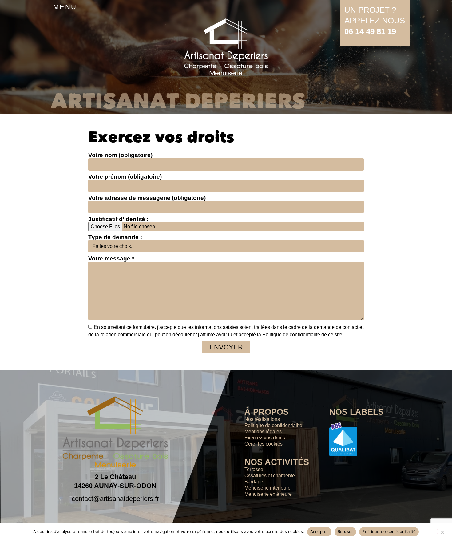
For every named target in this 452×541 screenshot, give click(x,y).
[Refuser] (442, 531)
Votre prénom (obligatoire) (125, 177)
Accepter (319, 531)
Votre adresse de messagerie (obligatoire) (147, 198)
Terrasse (253, 469)
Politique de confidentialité (273, 425)
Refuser (345, 531)
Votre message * (111, 258)
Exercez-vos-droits (264, 437)
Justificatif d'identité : (118, 219)
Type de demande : (115, 237)
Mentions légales (263, 431)
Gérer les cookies (263, 443)
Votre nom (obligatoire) (120, 155)
